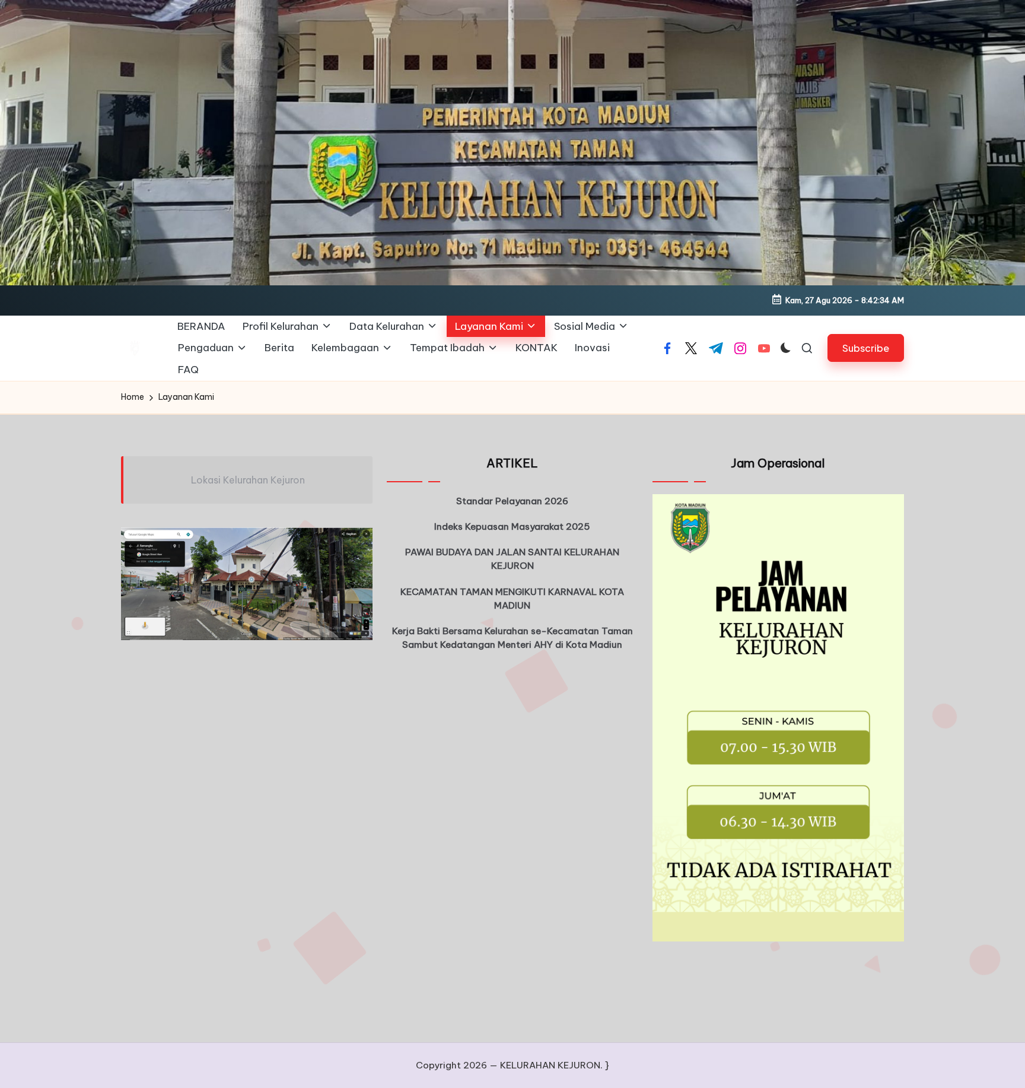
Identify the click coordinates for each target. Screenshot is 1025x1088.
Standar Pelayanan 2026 (512, 501)
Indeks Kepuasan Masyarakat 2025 (512, 526)
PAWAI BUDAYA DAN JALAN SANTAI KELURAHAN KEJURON (512, 558)
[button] (865, 348)
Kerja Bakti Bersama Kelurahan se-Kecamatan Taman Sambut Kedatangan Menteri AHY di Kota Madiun (512, 637)
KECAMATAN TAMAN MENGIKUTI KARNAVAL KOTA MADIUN (512, 598)
